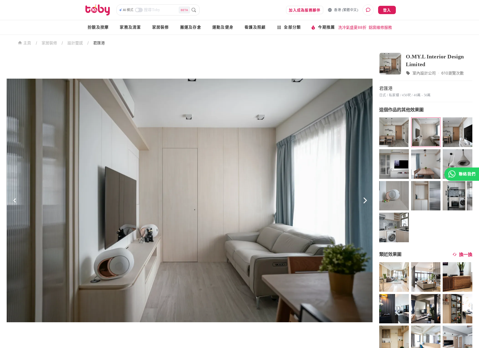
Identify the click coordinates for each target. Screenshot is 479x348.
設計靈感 (75, 42)
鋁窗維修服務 (380, 27)
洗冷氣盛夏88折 (352, 27)
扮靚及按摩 (98, 27)
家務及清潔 (130, 27)
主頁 (27, 43)
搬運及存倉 (190, 27)
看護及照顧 (255, 27)
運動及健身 (222, 27)
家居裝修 (160, 27)
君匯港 (99, 42)
